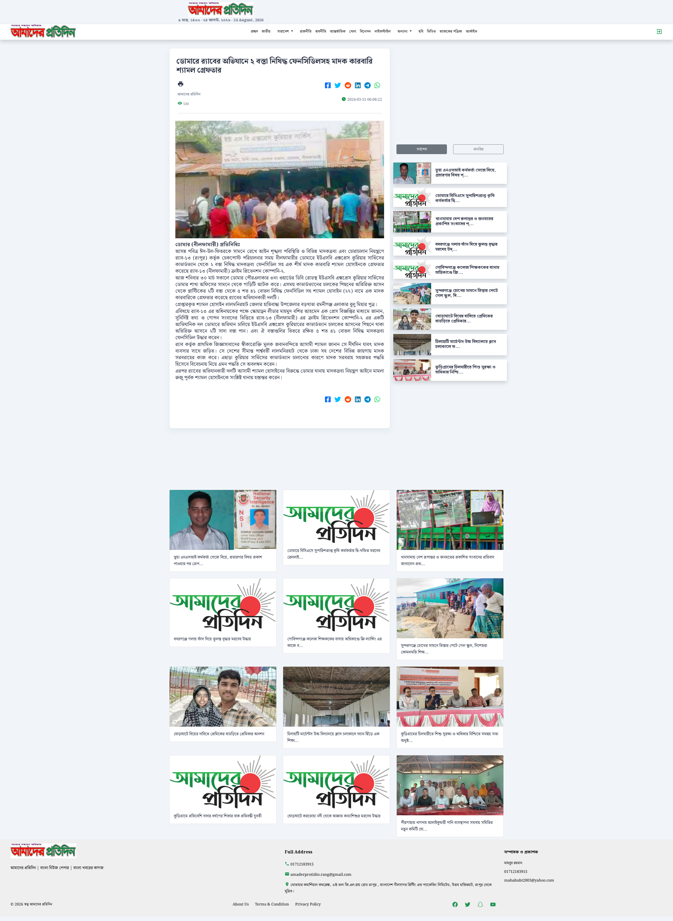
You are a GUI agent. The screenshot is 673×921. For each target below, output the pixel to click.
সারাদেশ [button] (283, 31)
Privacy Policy (308, 904)
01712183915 (302, 864)
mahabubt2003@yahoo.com (529, 880)
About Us (241, 904)
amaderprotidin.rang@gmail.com (320, 875)
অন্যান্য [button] (403, 31)
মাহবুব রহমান (513, 863)
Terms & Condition (272, 904)
